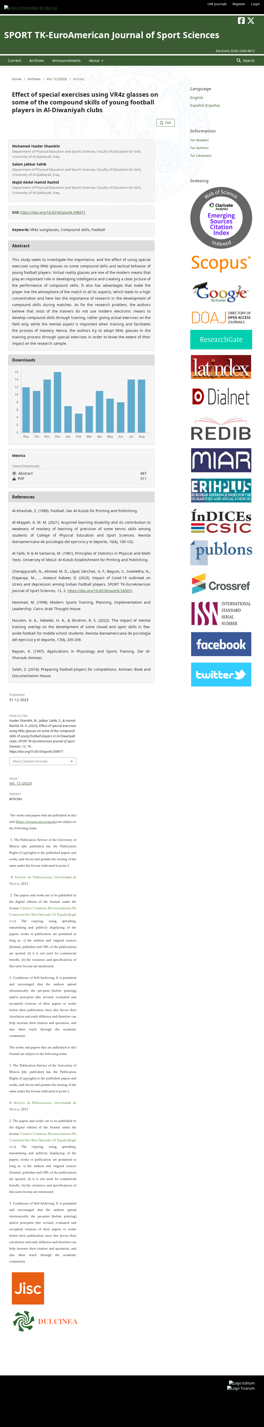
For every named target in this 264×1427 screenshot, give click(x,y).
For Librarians (200, 155)
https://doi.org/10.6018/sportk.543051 (100, 590)
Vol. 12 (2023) (57, 79)
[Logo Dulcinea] (45, 1320)
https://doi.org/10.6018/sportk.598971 (53, 212)
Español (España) (205, 105)
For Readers (199, 140)
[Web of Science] (221, 247)
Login (255, 4)
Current (14, 60)
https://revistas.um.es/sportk (36, 822)
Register (239, 4)
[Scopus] (221, 272)
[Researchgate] (221, 348)
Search (248, 60)
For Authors (199, 147)
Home (16, 79)
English (196, 97)
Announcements (66, 60)
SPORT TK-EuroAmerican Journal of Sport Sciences (111, 35)
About (94, 60)
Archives (36, 60)
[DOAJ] (221, 323)
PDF (167, 122)
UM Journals (217, 4)
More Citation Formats (30, 761)
